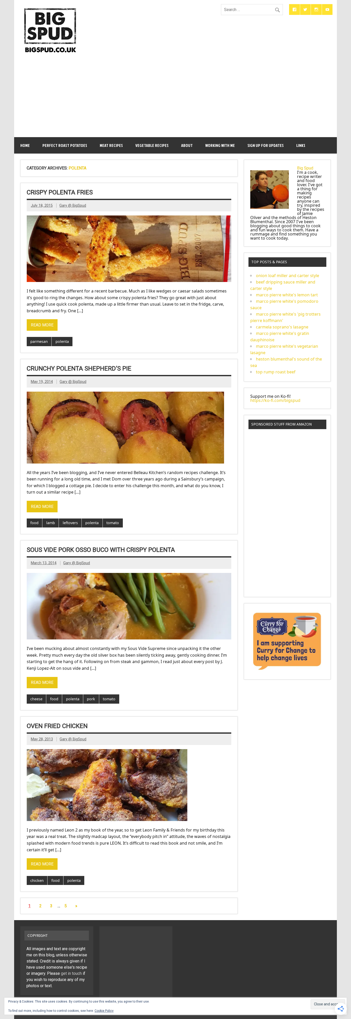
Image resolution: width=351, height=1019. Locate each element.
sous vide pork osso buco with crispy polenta (101, 549)
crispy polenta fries (60, 192)
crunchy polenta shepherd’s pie (79, 368)
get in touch (71, 973)
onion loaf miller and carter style (287, 275)
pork (91, 698)
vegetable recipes (152, 145)
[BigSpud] (50, 6)
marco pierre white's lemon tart (287, 295)
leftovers (70, 522)
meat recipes (111, 145)
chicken (37, 880)
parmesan (39, 341)
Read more (42, 325)
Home (25, 145)
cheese (36, 698)
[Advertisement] (175, 94)
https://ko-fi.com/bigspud (275, 400)
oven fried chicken (57, 726)
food (34, 522)
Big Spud (305, 168)
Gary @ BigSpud (72, 205)
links (300, 145)
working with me (220, 145)
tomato (112, 522)
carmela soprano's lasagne (282, 327)
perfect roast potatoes (64, 145)
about (187, 145)
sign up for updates (265, 145)
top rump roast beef (275, 372)
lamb (50, 522)
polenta (62, 341)
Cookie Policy (104, 1011)
